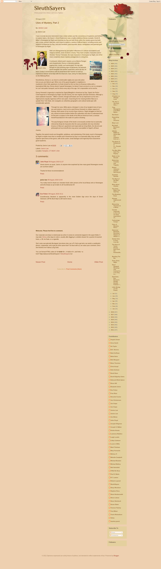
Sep (113, 91)
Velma (44, 237)
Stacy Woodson (116, 487)
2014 (112, 322)
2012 (112, 327)
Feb (113, 306)
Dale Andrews (115, 370)
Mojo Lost (115, 123)
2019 (112, 81)
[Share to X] (68, 146)
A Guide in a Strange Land (116, 97)
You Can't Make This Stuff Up (116, 190)
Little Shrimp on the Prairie (116, 288)
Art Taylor (114, 346)
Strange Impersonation (116, 200)
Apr (113, 301)
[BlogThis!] (66, 146)
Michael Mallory (116, 464)
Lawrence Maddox (116, 434)
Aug (113, 94)
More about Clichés (115, 185)
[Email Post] (60, 145)
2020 (112, 79)
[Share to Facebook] (70, 146)
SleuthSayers (49, 8)
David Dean (114, 373)
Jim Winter (114, 417)
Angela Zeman (115, 339)
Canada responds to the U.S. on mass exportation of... (116, 213)
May (113, 298)
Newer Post (40, 262)
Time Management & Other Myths (116, 110)
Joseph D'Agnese (116, 423)
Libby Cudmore (115, 440)
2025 (112, 66)
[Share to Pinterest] (71, 146)
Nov (113, 86)
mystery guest (115, 521)
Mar (113, 303)
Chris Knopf (114, 366)
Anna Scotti (114, 343)
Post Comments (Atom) (74, 269)
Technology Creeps (116, 221)
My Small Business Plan (115, 127)
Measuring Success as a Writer (116, 205)
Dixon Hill (114, 383)
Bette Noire (114, 356)
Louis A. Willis (115, 444)
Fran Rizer (114, 393)
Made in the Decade (116, 156)
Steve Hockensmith (117, 494)
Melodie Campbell (116, 457)
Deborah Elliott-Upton (118, 380)
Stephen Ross (115, 491)
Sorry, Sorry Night (115, 261)
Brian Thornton (115, 363)
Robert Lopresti (116, 481)
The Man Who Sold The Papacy (116, 152)
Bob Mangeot (115, 360)
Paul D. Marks (115, 474)
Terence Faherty (116, 508)
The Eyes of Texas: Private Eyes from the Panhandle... (116, 249)
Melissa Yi (114, 454)
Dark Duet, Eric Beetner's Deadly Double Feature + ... (116, 280)
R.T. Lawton (114, 477)
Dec (113, 83)
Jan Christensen (116, 400)
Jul (113, 293)
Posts (113, 532)
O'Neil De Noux (115, 471)
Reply (42, 173)
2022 (112, 73)
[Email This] (64, 146)
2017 (112, 314)
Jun (113, 296)
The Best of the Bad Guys (115, 180)
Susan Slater (115, 504)
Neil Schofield (115, 467)
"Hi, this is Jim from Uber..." (115, 103)
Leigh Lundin (115, 437)
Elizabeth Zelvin (116, 386)
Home (69, 262)
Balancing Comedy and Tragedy (115, 162)
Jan (113, 308)
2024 (112, 68)
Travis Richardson (116, 514)
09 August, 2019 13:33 (55, 180)
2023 (112, 71)
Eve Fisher (44, 194)
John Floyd (44, 162)
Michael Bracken (116, 460)
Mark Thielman (115, 447)
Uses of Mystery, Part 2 (115, 226)
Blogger (116, 555)
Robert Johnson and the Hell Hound (116, 170)
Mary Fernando (115, 450)
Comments (114, 535)
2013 (112, 324)
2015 (112, 319)
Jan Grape (114, 403)
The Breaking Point (116, 195)
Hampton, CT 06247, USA (51, 151)
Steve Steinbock (116, 501)
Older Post (98, 262)
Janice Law (45, 148)
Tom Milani (114, 511)
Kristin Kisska (115, 430)
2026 (112, 63)
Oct (113, 88)
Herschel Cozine (116, 397)
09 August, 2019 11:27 (56, 162)
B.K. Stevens (115, 349)
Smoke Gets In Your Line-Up (116, 240)
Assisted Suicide (115, 175)
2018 (112, 312)
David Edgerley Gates (117, 376)
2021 (112, 76)
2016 (112, 317)
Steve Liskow (115, 497)
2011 (112, 330)
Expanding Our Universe (115, 118)
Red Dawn (115, 114)
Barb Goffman (115, 353)
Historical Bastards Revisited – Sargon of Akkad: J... (116, 233)
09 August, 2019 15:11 (55, 194)
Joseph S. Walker (116, 427)
